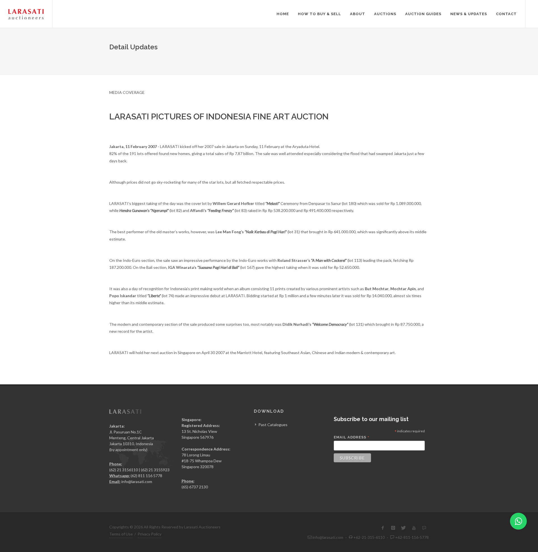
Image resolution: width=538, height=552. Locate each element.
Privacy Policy (149, 534)
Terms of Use (121, 534)
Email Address (352, 437)
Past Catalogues (272, 424)
